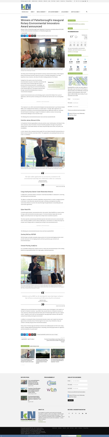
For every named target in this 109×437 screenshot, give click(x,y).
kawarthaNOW (24, 33)
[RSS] (87, 1)
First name (70, 102)
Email (70, 99)
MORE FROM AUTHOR (34, 346)
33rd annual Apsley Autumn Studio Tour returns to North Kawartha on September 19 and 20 (57, 360)
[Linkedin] (83, 1)
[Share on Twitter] (27, 36)
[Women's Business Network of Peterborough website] (51, 391)
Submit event (34, 1)
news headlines (81, 23)
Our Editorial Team (42, 421)
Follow (78, 58)
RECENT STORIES (25, 346)
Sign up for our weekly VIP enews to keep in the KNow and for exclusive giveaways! (44, 435)
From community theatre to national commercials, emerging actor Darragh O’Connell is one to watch (27, 360)
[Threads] (81, 1)
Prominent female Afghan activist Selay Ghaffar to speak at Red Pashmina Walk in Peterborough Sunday (54, 340)
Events (32, 11)
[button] (86, 11)
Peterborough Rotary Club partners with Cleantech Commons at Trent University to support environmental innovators (55, 85)
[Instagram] (77, 1)
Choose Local (25, 11)
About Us (45, 1)
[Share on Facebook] (24, 36)
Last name (70, 106)
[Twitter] (79, 1)
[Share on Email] (32, 36)
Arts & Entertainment (53, 11)
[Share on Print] (35, 36)
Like (71, 58)
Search (58, 1)
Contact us (62, 1)
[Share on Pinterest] (30, 36)
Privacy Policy (69, 1)
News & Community (41, 11)
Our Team (53, 1)
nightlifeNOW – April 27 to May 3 (28, 339)
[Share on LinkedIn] (22, 36)
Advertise (40, 1)
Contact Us (40, 420)
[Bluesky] (85, 1)
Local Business (64, 11)
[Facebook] (75, 1)
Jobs (49, 1)
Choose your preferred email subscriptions (76, 110)
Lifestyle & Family (75, 11)
